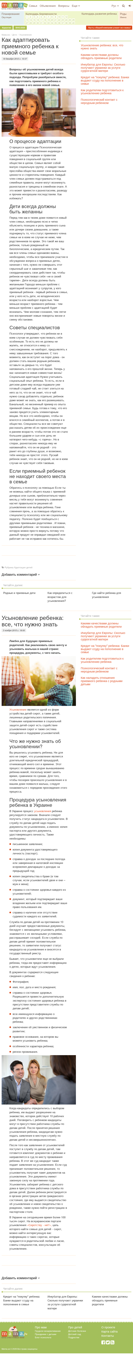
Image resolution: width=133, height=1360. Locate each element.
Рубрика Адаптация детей (18, 567)
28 (31, 23)
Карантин (6, 27)
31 (41, 23)
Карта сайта (109, 1331)
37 (63, 23)
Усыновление (25, 34)
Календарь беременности (41, 14)
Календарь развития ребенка (99, 13)
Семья (33, 6)
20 (52, 20)
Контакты (107, 1335)
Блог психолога (43, 1337)
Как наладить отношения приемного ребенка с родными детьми (101, 680)
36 (59, 23)
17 (41, 20)
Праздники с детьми (45, 1334)
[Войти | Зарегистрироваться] (130, 5)
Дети (14, 34)
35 (55, 23)
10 (59, 16)
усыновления (42, 811)
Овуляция (6, 17)
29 (34, 23)
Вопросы (63, 6)
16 (38, 20)
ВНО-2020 (20, 27)
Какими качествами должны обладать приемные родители (101, 56)
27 (27, 23)
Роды (123, 14)
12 (66, 16)
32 (45, 23)
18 (45, 20)
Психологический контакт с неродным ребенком (99, 101)
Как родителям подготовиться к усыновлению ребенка (102, 91)
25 (70, 20)
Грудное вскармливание (48, 1330)
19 (48, 20)
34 (52, 23)
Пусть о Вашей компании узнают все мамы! (109, 27)
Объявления (48, 6)
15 (34, 20)
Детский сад (74, 1334)
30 (38, 23)
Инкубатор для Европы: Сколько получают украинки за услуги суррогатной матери (103, 67)
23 (63, 20)
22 (59, 20)
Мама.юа (6, 34)
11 (63, 16)
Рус (114, 6)
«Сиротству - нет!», (40, 1225)
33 (48, 23)
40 (73, 23)
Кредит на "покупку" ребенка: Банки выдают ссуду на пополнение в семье (105, 80)
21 (55, 20)
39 (70, 23)
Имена (123, 17)
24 (66, 20)
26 (73, 20)
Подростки (73, 1337)
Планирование (11, 14)
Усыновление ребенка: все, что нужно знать (102, 46)
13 (27, 20)
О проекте (108, 1327)
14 (31, 20)
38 (66, 23)
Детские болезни (77, 1330)
